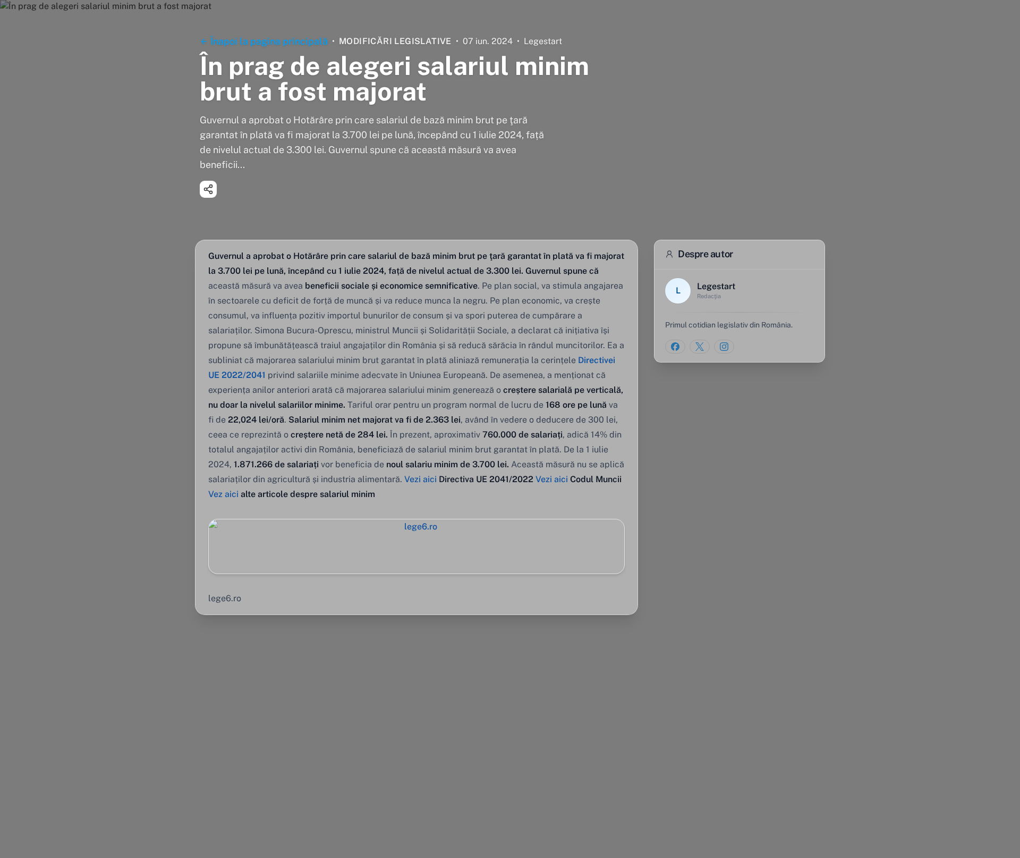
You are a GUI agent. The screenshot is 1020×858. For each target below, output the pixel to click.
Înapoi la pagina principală (269, 41)
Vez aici (223, 494)
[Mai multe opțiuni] (208, 189)
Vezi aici (420, 479)
